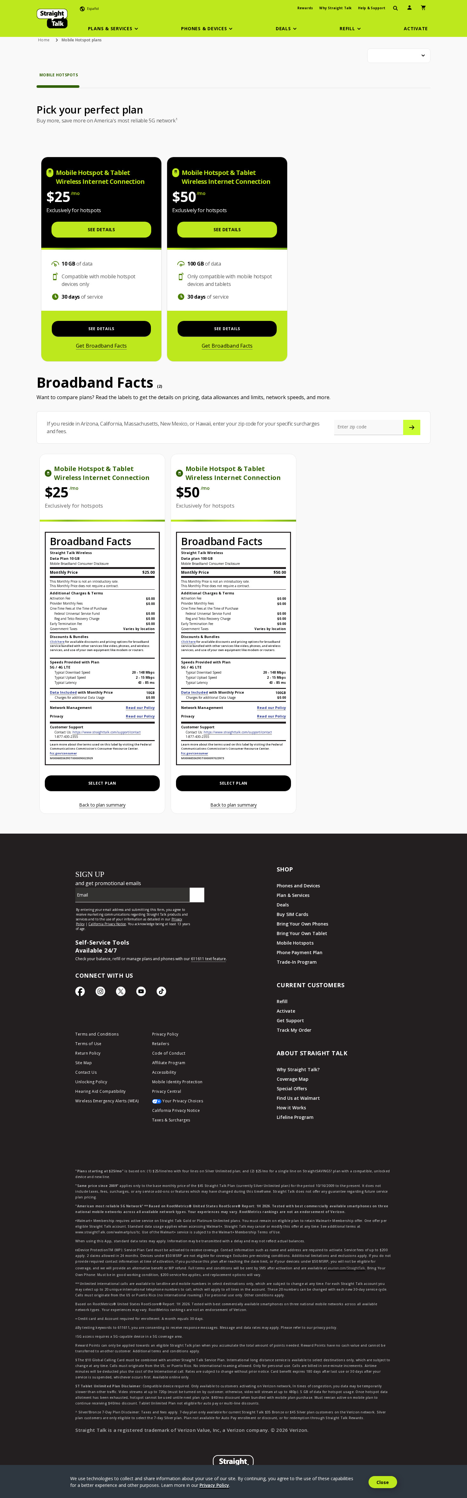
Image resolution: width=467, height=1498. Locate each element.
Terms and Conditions (96, 1034)
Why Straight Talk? (298, 1069)
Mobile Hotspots (295, 943)
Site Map (83, 1062)
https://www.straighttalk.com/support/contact (106, 732)
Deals (283, 905)
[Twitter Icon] (120, 993)
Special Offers (292, 1088)
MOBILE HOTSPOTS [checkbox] (58, 75)
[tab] (58, 80)
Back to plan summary (102, 805)
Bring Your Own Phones (302, 924)
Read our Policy (140, 707)
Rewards (305, 8)
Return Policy (88, 1053)
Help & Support (372, 8)
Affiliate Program (169, 1062)
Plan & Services (293, 895)
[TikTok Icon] (161, 993)
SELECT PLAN (102, 783)
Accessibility (164, 1072)
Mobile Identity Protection (177, 1082)
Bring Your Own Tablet (302, 933)
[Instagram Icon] (100, 993)
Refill (282, 1001)
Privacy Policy (165, 1034)
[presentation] (395, 8)
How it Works (291, 1108)
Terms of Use (88, 1043)
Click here (57, 642)
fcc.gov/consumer (63, 753)
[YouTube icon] (141, 993)
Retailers (160, 1043)
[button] (114, 29)
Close (382, 1482)
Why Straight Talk (335, 8)
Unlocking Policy (91, 1082)
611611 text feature (208, 958)
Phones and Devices (298, 886)
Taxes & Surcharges (171, 1120)
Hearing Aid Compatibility (100, 1091)
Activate (286, 1011)
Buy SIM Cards (292, 914)
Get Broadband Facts (101, 345)
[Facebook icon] (80, 993)
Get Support (290, 1020)
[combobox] (398, 55)
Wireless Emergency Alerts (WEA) (107, 1101)
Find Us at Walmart (298, 1098)
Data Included (63, 692)
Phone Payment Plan (299, 952)
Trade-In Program (297, 962)
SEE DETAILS (101, 229)
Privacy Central (166, 1091)
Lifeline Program (295, 1117)
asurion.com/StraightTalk (346, 1268)
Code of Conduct (169, 1053)
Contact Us (86, 1072)
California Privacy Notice (176, 1110)
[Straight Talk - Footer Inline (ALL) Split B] (142, 898)
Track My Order (294, 1030)
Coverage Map (292, 1079)
